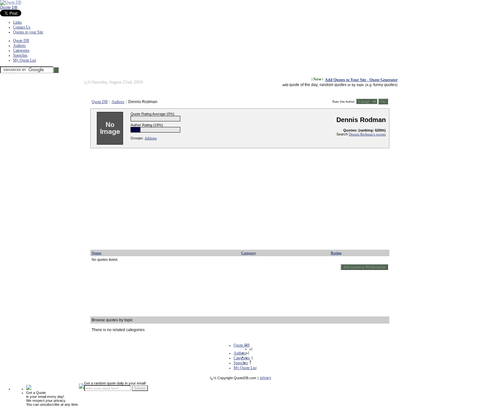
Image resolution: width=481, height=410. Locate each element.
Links (17, 22)
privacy (265, 377)
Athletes (151, 138)
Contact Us (21, 27)
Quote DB (8, 7)
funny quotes (384, 84)
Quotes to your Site (28, 32)
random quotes (333, 84)
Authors (19, 45)
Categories (21, 50)
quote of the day (303, 84)
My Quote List (24, 60)
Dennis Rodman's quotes (367, 134)
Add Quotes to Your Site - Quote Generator (361, 80)
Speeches (20, 55)
